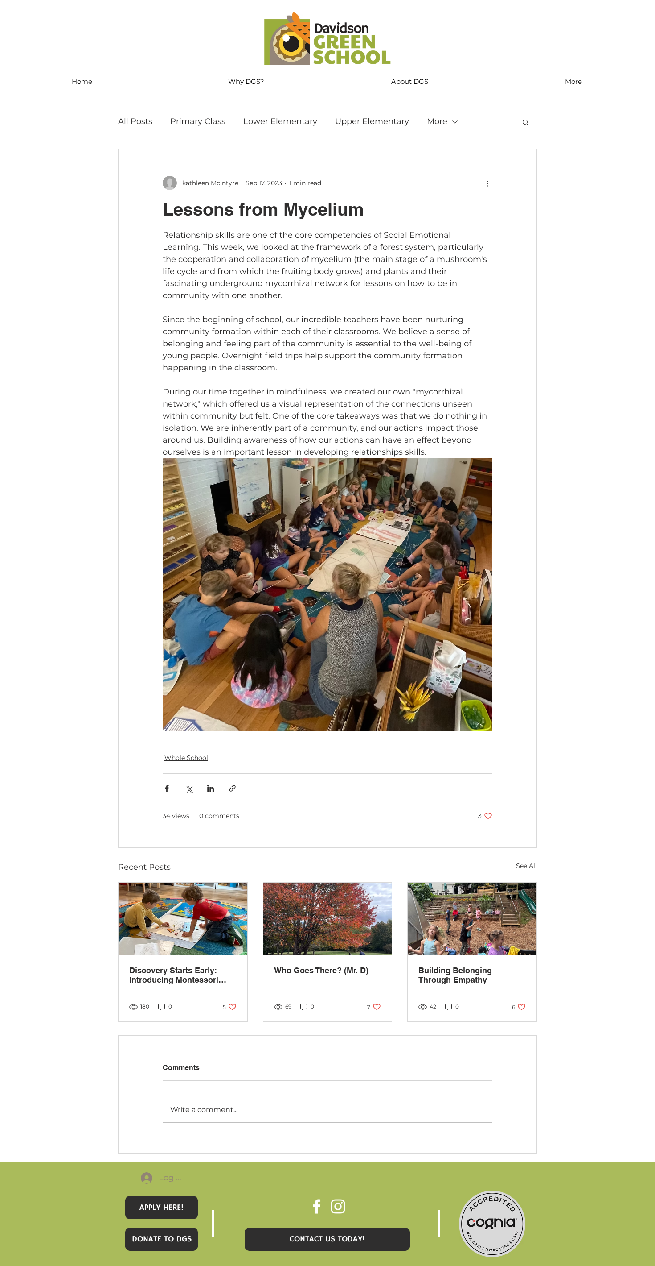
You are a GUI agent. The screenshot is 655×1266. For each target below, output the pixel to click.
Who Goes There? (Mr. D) (321, 970)
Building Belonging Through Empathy (455, 975)
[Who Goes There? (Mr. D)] (327, 919)
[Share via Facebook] (167, 788)
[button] (525, 121)
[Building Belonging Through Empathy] (472, 919)
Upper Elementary (372, 121)
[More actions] (487, 183)
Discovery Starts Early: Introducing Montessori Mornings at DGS (173, 975)
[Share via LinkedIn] (210, 788)
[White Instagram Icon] (338, 1206)
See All (526, 866)
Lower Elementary (280, 121)
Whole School (186, 758)
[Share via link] (232, 788)
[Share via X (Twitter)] (188, 788)
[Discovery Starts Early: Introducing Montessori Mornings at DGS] (183, 919)
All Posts (135, 121)
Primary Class (197, 121)
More (437, 121)
